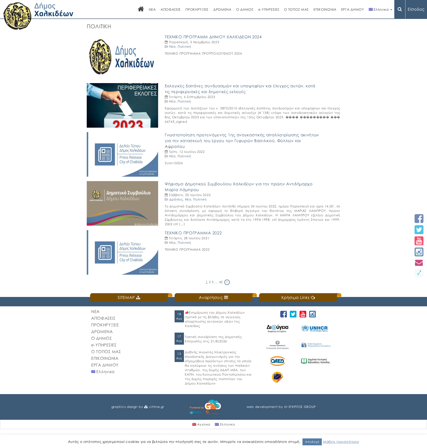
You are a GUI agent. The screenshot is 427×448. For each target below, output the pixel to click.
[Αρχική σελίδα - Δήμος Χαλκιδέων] (38, 15)
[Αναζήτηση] (399, 9)
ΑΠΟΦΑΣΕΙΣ (171, 9)
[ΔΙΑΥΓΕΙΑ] (278, 328)
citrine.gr (156, 407)
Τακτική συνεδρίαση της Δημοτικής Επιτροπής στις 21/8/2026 (213, 339)
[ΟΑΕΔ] (278, 361)
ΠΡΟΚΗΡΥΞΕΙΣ (197, 9)
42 (221, 282)
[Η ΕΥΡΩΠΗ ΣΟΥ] (278, 377)
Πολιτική (184, 46)
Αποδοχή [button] (312, 442)
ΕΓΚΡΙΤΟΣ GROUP (302, 407)
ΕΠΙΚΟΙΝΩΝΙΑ (325, 9)
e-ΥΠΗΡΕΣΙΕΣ (269, 9)
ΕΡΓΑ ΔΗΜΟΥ (352, 9)
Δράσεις (176, 199)
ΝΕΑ (152, 9)
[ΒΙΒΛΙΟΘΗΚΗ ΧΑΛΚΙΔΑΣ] (316, 361)
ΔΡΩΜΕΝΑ (222, 9)
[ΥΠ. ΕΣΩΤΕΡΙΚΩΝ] (278, 345)
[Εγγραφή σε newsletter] (419, 262)
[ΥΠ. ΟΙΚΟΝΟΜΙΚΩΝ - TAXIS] (316, 345)
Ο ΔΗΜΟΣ (245, 9)
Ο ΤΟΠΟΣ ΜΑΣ (296, 9)
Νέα (172, 46)
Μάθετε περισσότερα (341, 442)
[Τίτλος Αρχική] (141, 9)
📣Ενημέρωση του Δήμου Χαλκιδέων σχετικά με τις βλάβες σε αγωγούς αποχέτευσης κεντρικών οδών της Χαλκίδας (215, 319)
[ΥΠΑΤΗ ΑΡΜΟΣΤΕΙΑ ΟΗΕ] (316, 328)
